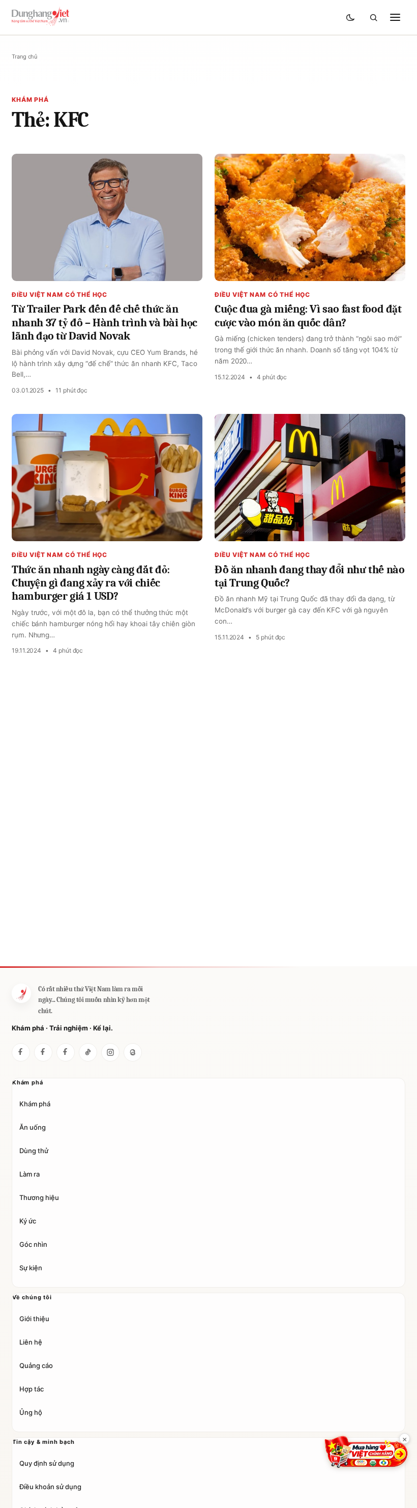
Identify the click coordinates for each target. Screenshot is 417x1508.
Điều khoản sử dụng (50, 1487)
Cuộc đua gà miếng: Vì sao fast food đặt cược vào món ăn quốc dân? (308, 315)
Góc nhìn (33, 1244)
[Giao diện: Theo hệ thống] (351, 17)
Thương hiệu (39, 1197)
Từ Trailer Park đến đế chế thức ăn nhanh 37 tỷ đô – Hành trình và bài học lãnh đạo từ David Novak (104, 322)
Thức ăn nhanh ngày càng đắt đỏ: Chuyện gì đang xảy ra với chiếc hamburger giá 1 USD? (91, 583)
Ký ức (27, 1221)
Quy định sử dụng (46, 1463)
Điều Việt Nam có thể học (59, 294)
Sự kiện (30, 1268)
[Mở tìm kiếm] (373, 17)
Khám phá (34, 1104)
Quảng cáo (36, 1365)
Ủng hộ (30, 1412)
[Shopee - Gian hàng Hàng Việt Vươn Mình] (366, 1452)
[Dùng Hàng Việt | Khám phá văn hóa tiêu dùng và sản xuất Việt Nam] (21, 993)
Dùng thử (33, 1151)
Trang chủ (24, 56)
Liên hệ (30, 1342)
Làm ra (29, 1174)
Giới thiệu (34, 1319)
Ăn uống (32, 1127)
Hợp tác (31, 1389)
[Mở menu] (395, 17)
